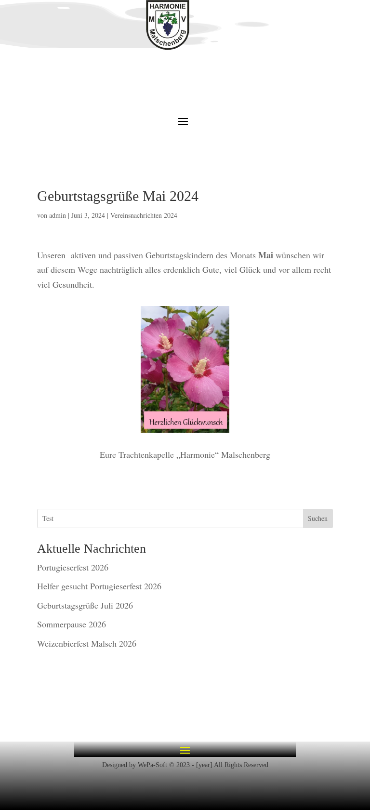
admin (57, 215)
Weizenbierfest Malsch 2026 (86, 643)
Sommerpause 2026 (71, 624)
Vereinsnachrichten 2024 (143, 215)
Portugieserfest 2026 (72, 567)
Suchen (318, 518)
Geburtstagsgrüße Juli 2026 (85, 605)
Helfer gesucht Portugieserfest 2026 (99, 586)
